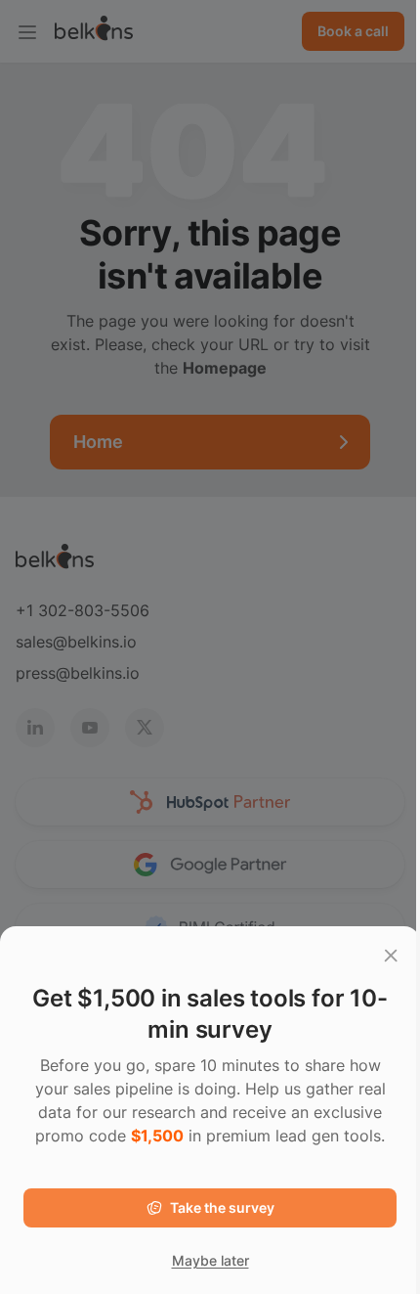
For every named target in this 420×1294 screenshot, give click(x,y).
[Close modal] (390, 955)
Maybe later (210, 1260)
